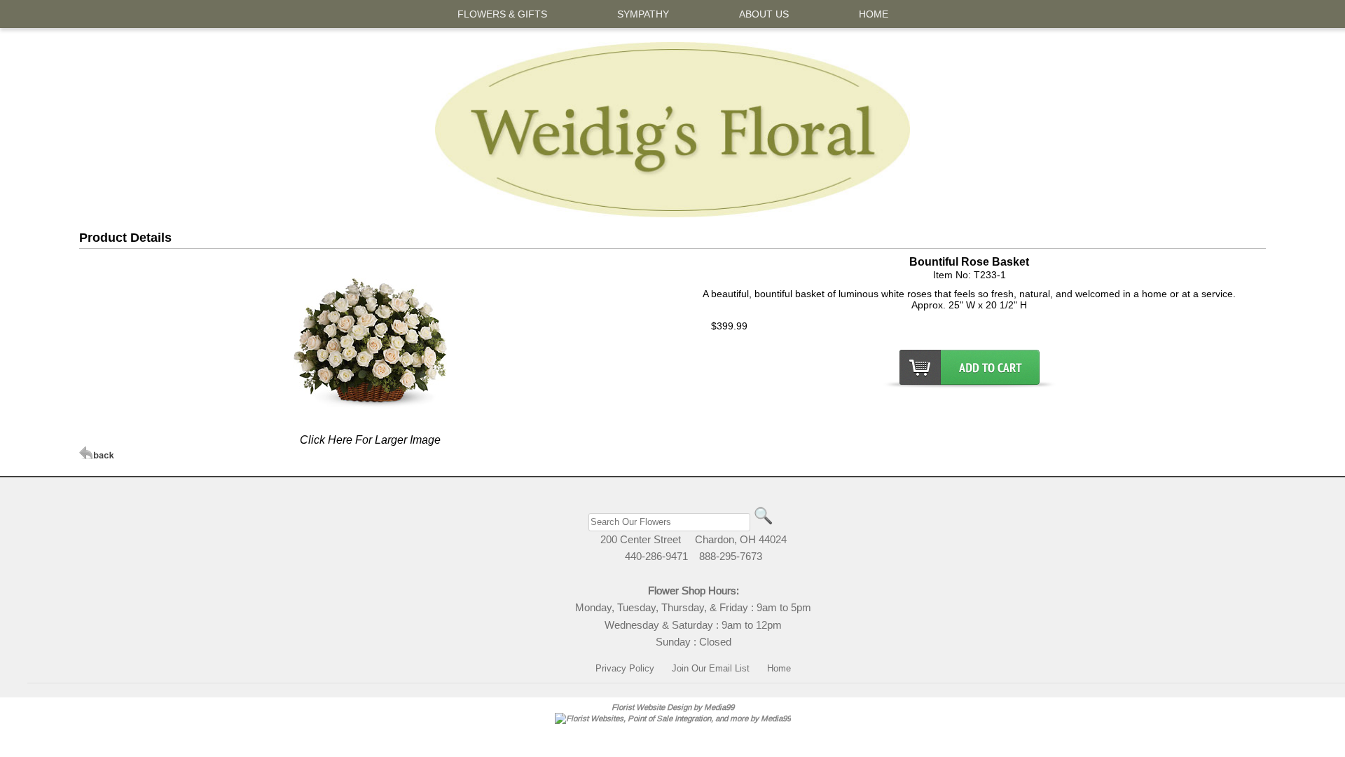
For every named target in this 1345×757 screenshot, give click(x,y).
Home (779, 668)
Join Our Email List (711, 668)
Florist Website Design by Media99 (673, 707)
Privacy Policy (624, 668)
